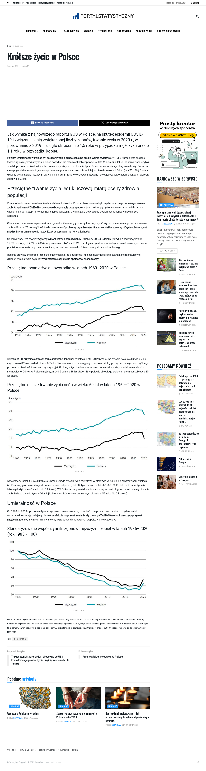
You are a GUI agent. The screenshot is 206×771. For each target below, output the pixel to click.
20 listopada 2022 (188, 484)
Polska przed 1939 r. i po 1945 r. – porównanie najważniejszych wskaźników (188, 382)
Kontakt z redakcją (65, 2)
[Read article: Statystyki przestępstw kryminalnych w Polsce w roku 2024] (78, 698)
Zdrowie (88, 31)
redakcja (17, 718)
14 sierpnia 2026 (187, 274)
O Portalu (16, 2)
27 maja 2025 (81, 721)
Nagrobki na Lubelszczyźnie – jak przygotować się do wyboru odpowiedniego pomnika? (127, 717)
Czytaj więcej (169, 250)
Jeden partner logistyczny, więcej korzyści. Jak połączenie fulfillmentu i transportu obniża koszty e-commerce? (177, 216)
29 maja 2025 (32, 718)
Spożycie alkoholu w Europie (188, 478)
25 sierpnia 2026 (182, 224)
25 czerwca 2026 (188, 325)
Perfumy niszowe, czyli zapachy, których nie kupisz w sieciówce (188, 316)
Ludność (31, 31)
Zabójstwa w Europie (185, 460)
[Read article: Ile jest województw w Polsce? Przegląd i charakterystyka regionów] (166, 439)
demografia (20, 639)
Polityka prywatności (46, 2)
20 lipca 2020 (186, 426)
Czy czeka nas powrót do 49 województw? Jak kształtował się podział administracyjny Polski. (187, 411)
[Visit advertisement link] (178, 144)
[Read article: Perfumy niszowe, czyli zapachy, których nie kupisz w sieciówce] (166, 316)
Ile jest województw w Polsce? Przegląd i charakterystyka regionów (189, 440)
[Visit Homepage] (103, 16)
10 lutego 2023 (187, 394)
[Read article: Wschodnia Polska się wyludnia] (29, 698)
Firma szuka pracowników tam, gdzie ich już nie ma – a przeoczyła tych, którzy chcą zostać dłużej (188, 290)
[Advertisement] (103, 92)
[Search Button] (197, 16)
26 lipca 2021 (13, 66)
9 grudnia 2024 (187, 451)
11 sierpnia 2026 (187, 303)
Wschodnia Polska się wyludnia (23, 713)
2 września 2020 (187, 466)
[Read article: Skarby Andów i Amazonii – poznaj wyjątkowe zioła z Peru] (166, 265)
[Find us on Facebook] (8, 2)
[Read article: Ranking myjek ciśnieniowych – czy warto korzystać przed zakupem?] (166, 338)
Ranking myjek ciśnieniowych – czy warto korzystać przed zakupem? (187, 339)
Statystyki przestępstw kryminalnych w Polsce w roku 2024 (76, 715)
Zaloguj (195, 2)
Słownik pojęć (144, 31)
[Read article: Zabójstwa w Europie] (166, 464)
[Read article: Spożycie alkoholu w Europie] (166, 482)
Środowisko (124, 31)
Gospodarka (49, 31)
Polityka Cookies (29, 2)
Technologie (105, 31)
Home (10, 46)
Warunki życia (71, 31)
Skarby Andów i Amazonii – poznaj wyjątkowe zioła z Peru (188, 265)
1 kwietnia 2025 (131, 725)
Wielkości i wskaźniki (168, 31)
